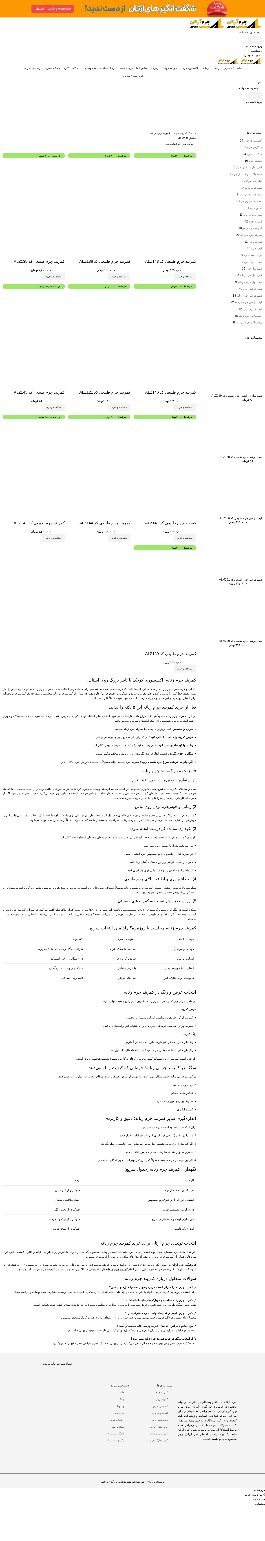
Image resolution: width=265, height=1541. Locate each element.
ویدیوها (120, 1406)
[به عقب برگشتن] (257, 108)
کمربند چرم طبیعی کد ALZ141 (170, 523)
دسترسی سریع (120, 1385)
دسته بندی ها (164, 1385)
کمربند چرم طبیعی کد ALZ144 (104, 523)
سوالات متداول (116, 1426)
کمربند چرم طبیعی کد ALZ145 (39, 392)
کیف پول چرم (160, 1406)
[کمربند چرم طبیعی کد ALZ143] (171, 182)
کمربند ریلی (161, 1399)
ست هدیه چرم (160, 1419)
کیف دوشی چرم (159, 1433)
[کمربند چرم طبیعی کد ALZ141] (171, 444)
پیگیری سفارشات (115, 1440)
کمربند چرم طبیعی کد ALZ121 (104, 392)
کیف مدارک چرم (159, 1440)
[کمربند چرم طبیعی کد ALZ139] (171, 575)
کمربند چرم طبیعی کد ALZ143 (170, 261)
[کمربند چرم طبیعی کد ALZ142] (39, 444)
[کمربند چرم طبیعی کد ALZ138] (105, 182)
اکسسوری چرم (160, 1413)
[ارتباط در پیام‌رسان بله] (256, 1519)
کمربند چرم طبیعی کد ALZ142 (39, 523)
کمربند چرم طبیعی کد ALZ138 (104, 261)
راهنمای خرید (117, 1419)
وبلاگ (121, 1399)
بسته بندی (119, 1413)
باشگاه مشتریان (116, 1433)
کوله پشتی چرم (159, 1426)
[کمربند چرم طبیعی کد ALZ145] (39, 313)
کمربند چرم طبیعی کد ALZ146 (170, 392)
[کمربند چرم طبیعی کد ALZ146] (171, 313)
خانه (122, 1392)
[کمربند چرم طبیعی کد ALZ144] (105, 444)
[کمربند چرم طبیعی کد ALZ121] (105, 313)
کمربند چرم (162, 1392)
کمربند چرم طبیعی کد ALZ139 (170, 653)
